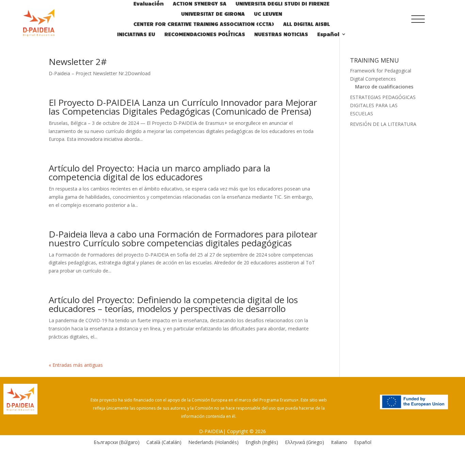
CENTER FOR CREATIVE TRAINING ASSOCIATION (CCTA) (203, 24)
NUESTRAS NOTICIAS (281, 34)
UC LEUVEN (268, 14)
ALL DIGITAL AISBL (306, 24)
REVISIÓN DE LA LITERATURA (383, 124)
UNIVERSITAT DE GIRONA (213, 14)
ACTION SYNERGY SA (199, 3)
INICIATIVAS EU (136, 34)
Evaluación (148, 3)
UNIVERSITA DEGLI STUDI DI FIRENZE (283, 3)
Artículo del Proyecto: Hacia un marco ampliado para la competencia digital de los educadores (159, 172)
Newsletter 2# (78, 61)
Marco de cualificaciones (384, 86)
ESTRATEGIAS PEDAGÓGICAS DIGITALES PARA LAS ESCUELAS (383, 105)
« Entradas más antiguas (76, 365)
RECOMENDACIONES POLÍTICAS (204, 34)
